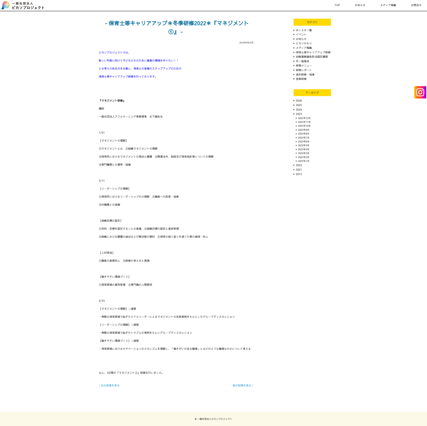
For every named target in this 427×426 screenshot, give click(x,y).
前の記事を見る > (243, 385)
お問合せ (416, 5)
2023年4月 (303, 149)
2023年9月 (303, 129)
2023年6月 (303, 141)
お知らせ (360, 5)
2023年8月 (303, 133)
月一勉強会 (302, 61)
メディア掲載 (388, 5)
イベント (301, 34)
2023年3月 (303, 153)
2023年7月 (303, 137)
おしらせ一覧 (304, 30)
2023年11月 (304, 122)
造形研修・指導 (305, 74)
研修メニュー (304, 65)
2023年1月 (303, 161)
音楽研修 (301, 79)
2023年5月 (303, 145)
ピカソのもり (304, 43)
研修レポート (304, 70)
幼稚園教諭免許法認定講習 (312, 56)
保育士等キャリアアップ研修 (313, 52)
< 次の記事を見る (109, 385)
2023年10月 (304, 125)
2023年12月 (304, 118)
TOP (337, 5)
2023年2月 (303, 157)
